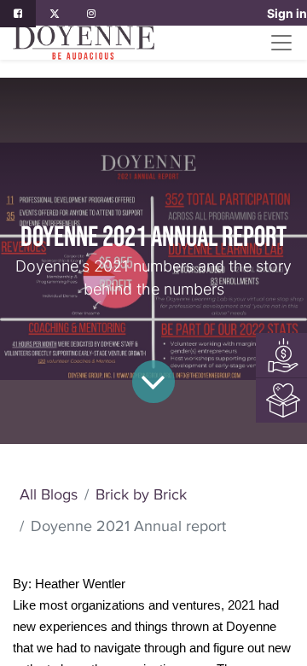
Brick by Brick (141, 494)
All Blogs (49, 494)
